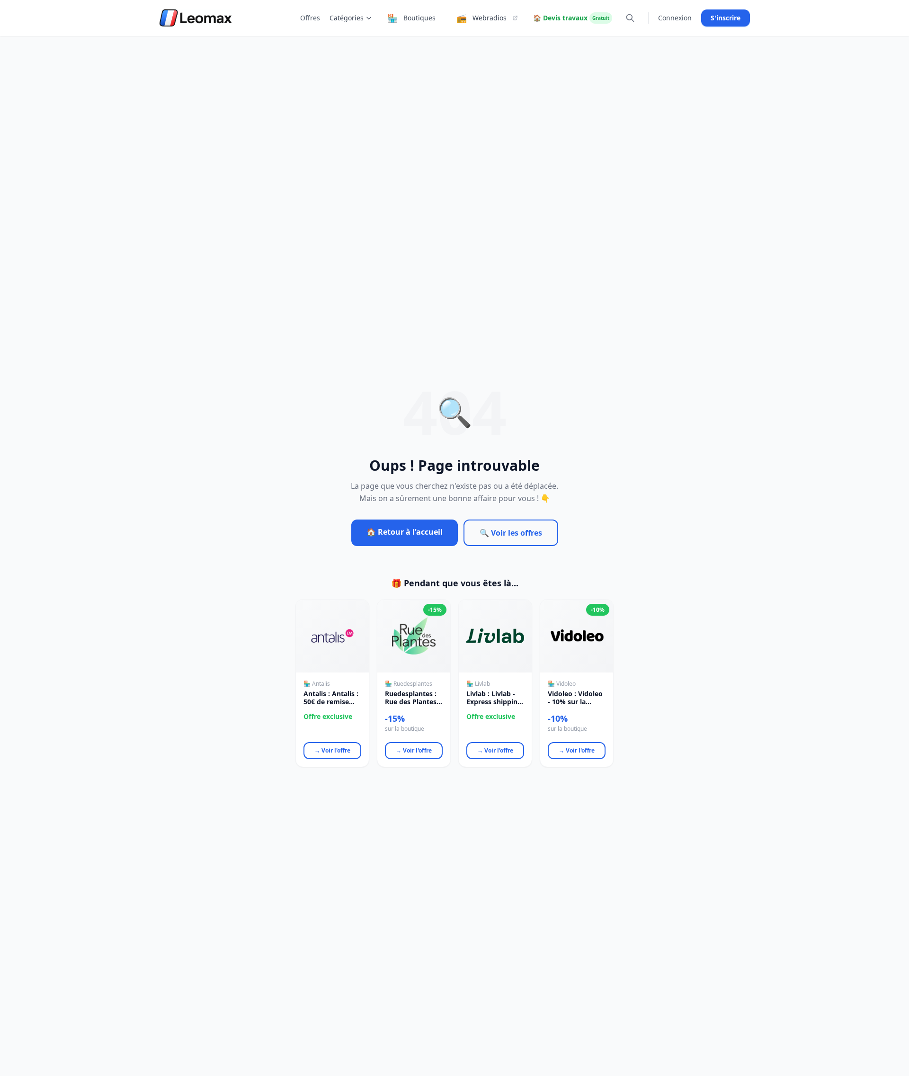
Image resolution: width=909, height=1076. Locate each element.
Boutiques (411, 18)
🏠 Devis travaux (571, 17)
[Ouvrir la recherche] (630, 18)
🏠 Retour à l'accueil (404, 532)
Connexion (675, 17)
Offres (310, 17)
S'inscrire (725, 17)
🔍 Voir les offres (511, 533)
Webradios (481, 18)
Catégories (347, 17)
